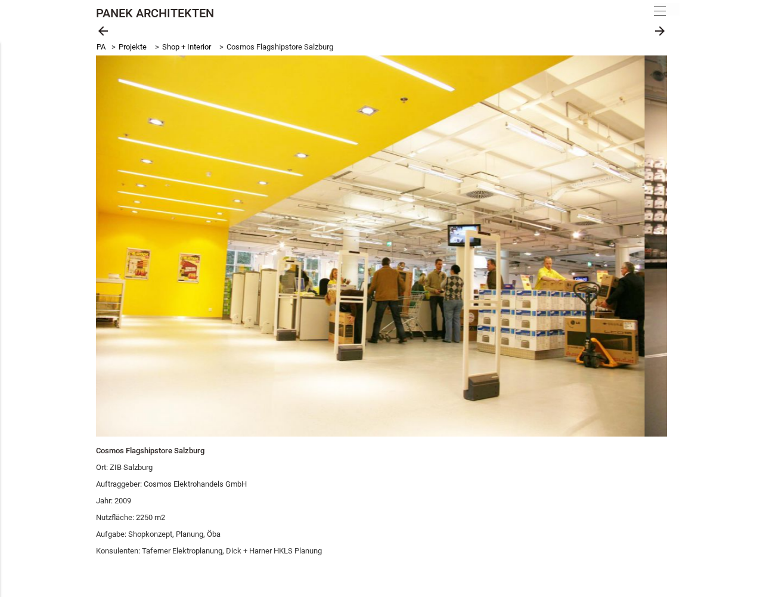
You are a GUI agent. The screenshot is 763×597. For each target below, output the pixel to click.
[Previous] (118, 246)
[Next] (644, 246)
